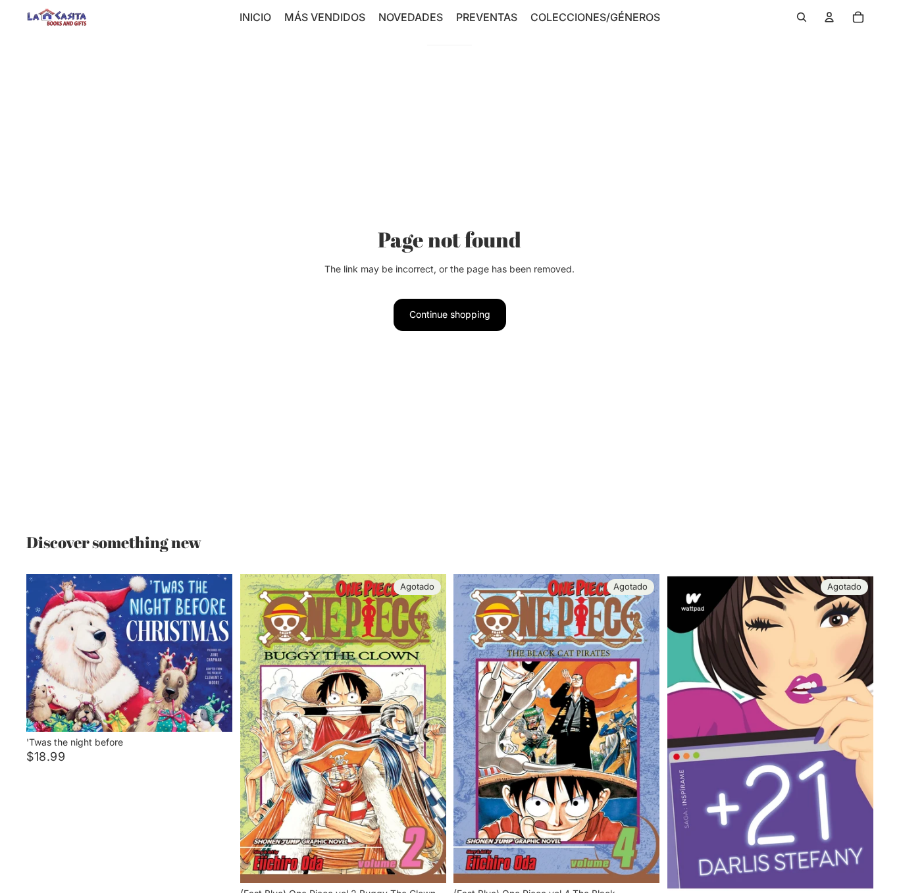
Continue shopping (449, 314)
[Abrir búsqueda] (801, 17)
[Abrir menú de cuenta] (829, 17)
